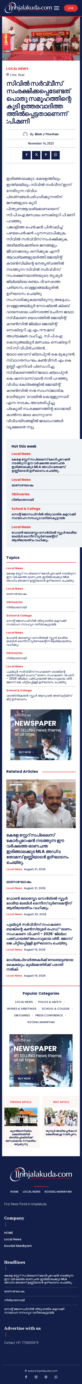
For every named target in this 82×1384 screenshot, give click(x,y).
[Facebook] (26, 155)
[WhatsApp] (55, 155)
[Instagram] (36, 1378)
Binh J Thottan (47, 134)
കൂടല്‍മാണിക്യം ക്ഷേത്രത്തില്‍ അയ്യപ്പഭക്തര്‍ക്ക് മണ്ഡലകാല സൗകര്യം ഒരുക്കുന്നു (21, 1137)
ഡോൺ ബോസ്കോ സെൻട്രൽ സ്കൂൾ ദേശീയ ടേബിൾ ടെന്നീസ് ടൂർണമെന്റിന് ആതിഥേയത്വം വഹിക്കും (44, 536)
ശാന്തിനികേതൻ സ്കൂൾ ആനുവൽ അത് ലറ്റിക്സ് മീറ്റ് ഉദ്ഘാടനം (39, 697)
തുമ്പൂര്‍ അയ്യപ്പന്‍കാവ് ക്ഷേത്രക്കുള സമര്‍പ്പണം (61, 1132)
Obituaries (21, 494)
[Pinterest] (46, 155)
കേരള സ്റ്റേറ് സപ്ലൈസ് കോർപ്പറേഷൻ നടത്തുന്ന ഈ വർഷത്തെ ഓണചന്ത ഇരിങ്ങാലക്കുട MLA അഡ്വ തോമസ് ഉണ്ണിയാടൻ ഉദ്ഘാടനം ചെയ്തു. (41, 465)
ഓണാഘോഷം (22, 485)
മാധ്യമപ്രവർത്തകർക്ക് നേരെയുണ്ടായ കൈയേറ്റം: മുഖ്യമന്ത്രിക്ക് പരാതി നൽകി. (39, 964)
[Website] (46, 1378)
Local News (17, 68)
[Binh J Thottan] (26, 134)
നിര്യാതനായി (23, 499)
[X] (36, 155)
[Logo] (28, 8)
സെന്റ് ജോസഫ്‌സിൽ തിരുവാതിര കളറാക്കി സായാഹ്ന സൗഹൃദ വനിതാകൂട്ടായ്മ (44, 516)
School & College (26, 508)
